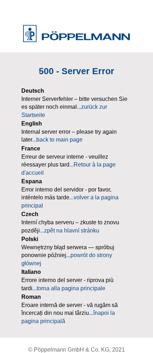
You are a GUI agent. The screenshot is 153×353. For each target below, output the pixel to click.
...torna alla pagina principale (68, 288)
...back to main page (57, 140)
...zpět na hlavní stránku (69, 230)
